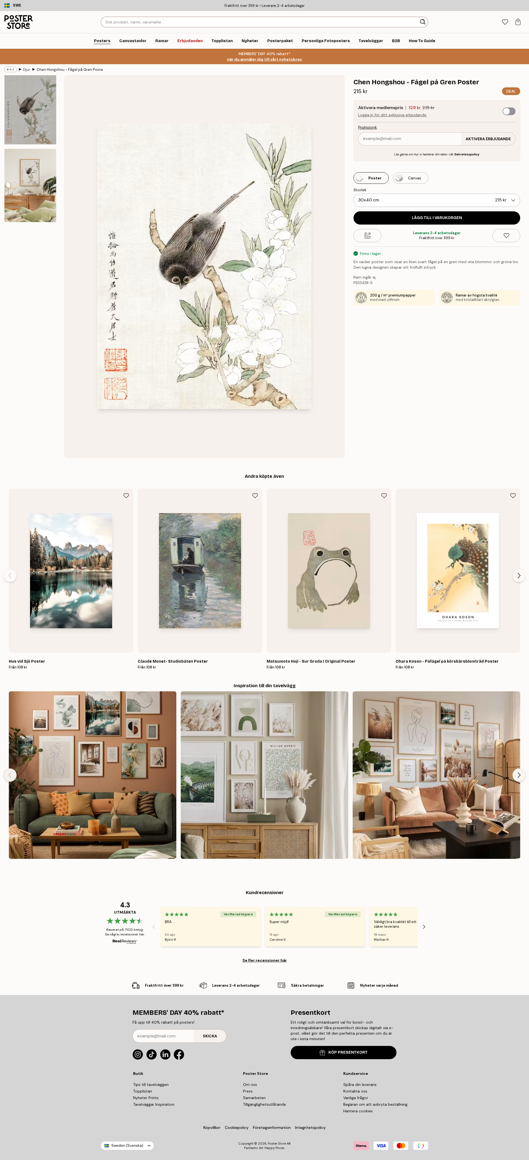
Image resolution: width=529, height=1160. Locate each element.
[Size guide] (367, 235)
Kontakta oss (355, 1091)
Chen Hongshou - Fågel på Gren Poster (70, 69)
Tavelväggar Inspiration (153, 1104)
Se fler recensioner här (264, 960)
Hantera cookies (358, 1110)
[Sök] (423, 22)
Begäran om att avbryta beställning (375, 1104)
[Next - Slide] (519, 575)
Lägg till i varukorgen (437, 217)
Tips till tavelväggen (151, 1084)
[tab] (504, 22)
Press (248, 1091)
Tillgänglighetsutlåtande (264, 1104)
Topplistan (142, 1091)
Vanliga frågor (355, 1097)
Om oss (250, 1084)
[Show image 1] (30, 109)
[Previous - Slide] (10, 575)
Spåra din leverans (360, 1084)
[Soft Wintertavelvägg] (264, 775)
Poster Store (277, 1143)
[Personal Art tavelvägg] (92, 775)
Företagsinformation (272, 1127)
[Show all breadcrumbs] (10, 69)
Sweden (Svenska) (127, 1145)
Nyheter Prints (146, 1097)
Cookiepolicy (237, 1127)
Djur (26, 69)
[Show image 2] (30, 185)
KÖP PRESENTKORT (348, 1052)
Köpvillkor (211, 1127)
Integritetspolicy (310, 1127)
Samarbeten (254, 1097)
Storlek (359, 189)
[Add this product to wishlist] (506, 235)
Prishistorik (367, 127)
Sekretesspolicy (466, 154)
